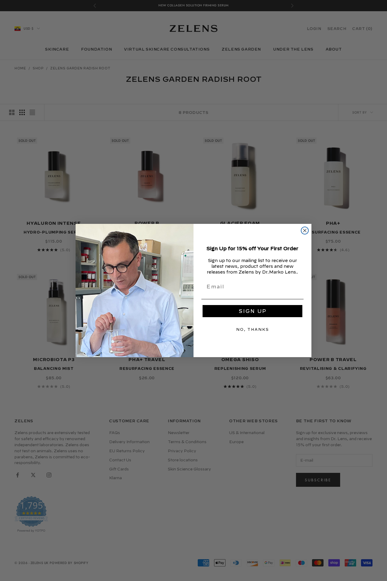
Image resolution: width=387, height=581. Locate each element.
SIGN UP (252, 311)
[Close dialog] (304, 230)
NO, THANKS (252, 329)
